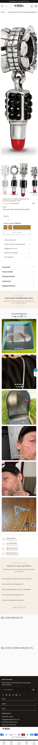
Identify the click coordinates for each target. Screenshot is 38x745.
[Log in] (32, 6)
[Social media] (35, 374)
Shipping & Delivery (10, 248)
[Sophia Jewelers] (18, 6)
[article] (19, 336)
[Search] (6, 6)
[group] (5, 180)
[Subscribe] (32, 689)
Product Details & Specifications (14, 244)
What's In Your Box (10, 240)
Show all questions (19, 607)
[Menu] (2, 6)
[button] (36, 6)
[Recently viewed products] (35, 370)
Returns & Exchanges (11, 253)
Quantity (6, 216)
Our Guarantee (9, 257)
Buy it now (17, 232)
